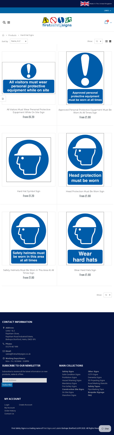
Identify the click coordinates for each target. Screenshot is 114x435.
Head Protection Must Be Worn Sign (85, 191)
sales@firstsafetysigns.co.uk (18, 354)
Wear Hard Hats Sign (85, 270)
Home (3, 35)
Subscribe (7, 385)
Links (106, 11)
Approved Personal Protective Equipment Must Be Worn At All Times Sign (85, 111)
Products (12, 35)
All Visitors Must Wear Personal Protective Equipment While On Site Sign (28, 111)
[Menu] (8, 22)
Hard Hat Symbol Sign (28, 191)
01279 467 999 (12, 347)
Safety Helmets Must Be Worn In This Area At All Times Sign (28, 271)
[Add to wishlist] (22, 122)
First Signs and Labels (52, 428)
